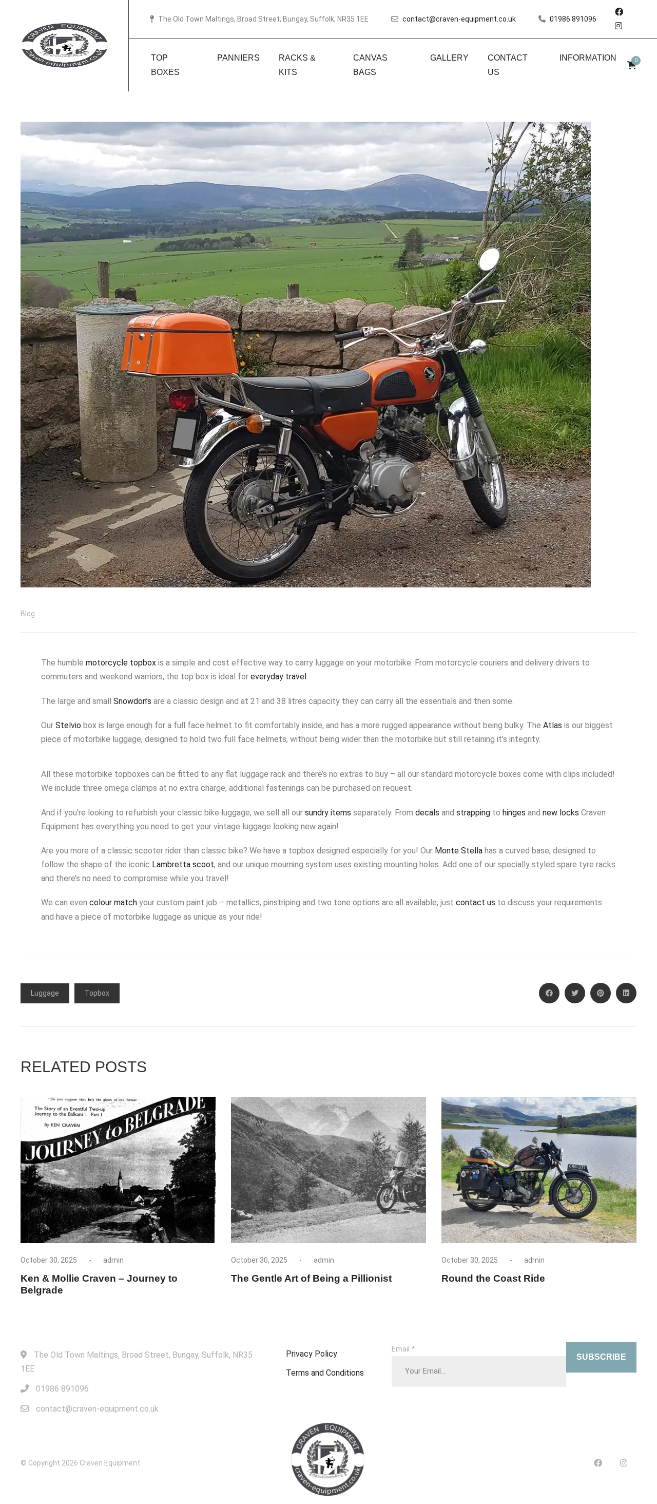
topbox (97, 993)
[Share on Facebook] (549, 993)
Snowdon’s (132, 701)
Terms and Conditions (325, 1373)
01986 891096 (573, 19)
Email (403, 1349)
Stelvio (69, 725)
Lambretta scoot (183, 864)
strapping (474, 812)
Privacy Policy (311, 1354)
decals (428, 812)
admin (113, 1260)
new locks (561, 812)
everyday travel (278, 676)
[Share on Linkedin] (626, 993)
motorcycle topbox (121, 663)
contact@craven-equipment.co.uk (459, 19)
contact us (475, 902)
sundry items (328, 812)
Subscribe (601, 1357)
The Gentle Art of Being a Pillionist (311, 1278)
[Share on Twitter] (575, 993)
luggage (45, 993)
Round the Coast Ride (493, 1278)
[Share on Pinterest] (600, 993)
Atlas (552, 725)
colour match (113, 902)
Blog (28, 614)
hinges (515, 812)
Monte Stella (458, 850)
